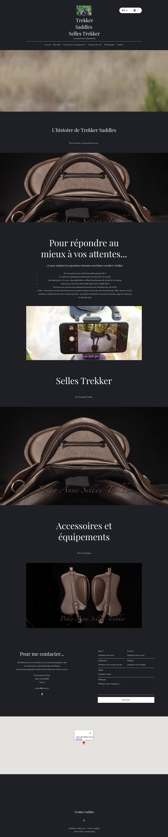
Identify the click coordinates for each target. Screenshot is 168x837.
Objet (100, 670)
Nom (100, 651)
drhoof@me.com (42, 688)
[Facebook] (42, 694)
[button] (84, 595)
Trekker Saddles (84, 23)
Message (102, 679)
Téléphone (102, 660)
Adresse (130, 660)
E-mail (130, 651)
